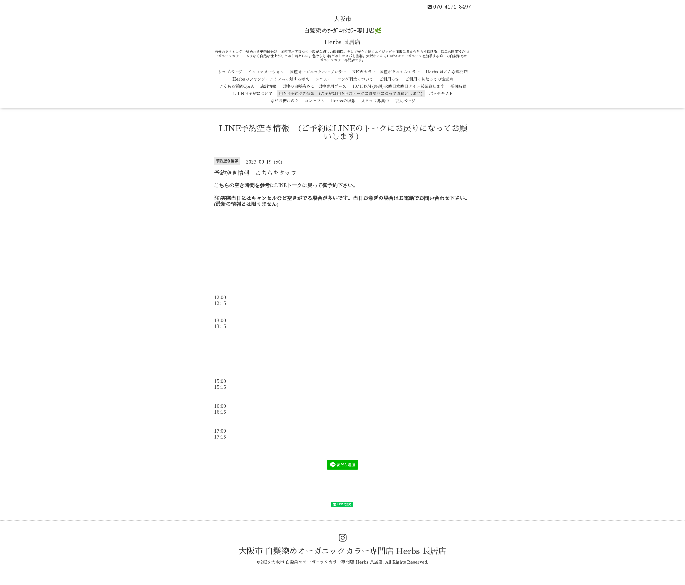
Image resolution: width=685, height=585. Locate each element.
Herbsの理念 (342, 101)
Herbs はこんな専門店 (447, 72)
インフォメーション (266, 72)
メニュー (323, 79)
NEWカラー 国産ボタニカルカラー (386, 72)
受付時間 (458, 86)
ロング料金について (355, 79)
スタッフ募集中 (375, 101)
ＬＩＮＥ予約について (253, 94)
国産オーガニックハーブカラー (318, 72)
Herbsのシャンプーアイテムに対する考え (271, 79)
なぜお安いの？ (285, 101)
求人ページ (405, 101)
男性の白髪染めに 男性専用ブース (314, 86)
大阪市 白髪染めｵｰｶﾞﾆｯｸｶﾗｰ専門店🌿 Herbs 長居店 (343, 30)
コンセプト (315, 101)
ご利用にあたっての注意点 (429, 79)
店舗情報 (268, 86)
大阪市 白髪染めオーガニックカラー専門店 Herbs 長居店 (342, 551)
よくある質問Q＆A (236, 86)
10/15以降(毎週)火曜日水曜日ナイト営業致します (398, 86)
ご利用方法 (389, 79)
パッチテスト (441, 94)
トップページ (230, 72)
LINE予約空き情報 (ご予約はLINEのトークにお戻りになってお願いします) (351, 94)
